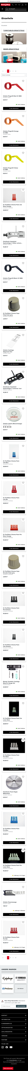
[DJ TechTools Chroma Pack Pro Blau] (14, 819)
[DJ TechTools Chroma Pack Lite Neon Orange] (14, 195)
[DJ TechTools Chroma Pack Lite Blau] (14, 451)
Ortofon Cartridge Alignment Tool (8, 351)
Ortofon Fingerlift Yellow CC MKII (10, 168)
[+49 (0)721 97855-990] (12, 5)
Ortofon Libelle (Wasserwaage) (12, 423)
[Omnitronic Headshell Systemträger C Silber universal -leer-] (14, 232)
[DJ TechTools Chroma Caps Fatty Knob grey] (14, 304)
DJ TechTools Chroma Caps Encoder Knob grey (11, 572)
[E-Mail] (16, 5)
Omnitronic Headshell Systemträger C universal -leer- (12, 387)
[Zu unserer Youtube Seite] (11, 1047)
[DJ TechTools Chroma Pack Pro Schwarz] (14, 598)
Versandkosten (13, 1060)
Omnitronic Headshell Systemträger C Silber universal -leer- (12, 242)
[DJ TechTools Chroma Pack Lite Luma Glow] (14, 709)
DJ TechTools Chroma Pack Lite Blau (11, 461)
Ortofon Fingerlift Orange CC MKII (11, 132)
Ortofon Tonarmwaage (10, 902)
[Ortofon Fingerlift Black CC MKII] (14, 269)
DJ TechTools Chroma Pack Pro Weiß (11, 756)
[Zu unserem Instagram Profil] (2, 1047)
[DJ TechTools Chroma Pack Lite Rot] (14, 488)
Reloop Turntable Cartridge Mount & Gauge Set (11, 682)
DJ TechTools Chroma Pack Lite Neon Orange (12, 205)
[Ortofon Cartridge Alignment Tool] (14, 340)
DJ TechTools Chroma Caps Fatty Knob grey (11, 314)
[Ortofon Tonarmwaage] (14, 892)
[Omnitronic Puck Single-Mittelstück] (14, 782)
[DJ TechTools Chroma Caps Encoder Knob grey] (14, 562)
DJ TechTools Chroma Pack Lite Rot (11, 498)
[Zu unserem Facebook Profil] (7, 1047)
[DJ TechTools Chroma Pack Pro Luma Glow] (14, 856)
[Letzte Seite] (15, 71)
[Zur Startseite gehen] (6, 4)
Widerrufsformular (8, 1068)
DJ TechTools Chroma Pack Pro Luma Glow (12, 866)
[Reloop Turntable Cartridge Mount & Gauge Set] (14, 672)
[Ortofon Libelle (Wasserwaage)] (14, 414)
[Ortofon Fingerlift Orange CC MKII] (14, 121)
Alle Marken (20, 988)
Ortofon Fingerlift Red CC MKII (12, 96)
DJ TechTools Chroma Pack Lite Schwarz (11, 645)
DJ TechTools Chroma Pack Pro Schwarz (11, 608)
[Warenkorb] (26, 5)
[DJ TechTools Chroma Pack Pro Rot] (14, 928)
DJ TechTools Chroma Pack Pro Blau (11, 829)
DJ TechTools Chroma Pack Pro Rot (11, 938)
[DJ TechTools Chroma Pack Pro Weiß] (14, 745)
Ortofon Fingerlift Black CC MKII (13, 278)
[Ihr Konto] (22, 5)
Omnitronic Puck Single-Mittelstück (10, 792)
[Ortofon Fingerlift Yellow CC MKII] (14, 158)
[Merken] (23, 81)
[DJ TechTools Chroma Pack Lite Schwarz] (14, 635)
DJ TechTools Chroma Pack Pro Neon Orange (12, 535)
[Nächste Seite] (13, 71)
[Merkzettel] (19, 5)
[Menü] (2, 9)
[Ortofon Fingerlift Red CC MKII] (14, 86)
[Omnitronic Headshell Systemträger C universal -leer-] (14, 377)
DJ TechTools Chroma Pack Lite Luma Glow (12, 719)
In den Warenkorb (14, 108)
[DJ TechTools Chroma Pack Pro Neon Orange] (14, 525)
